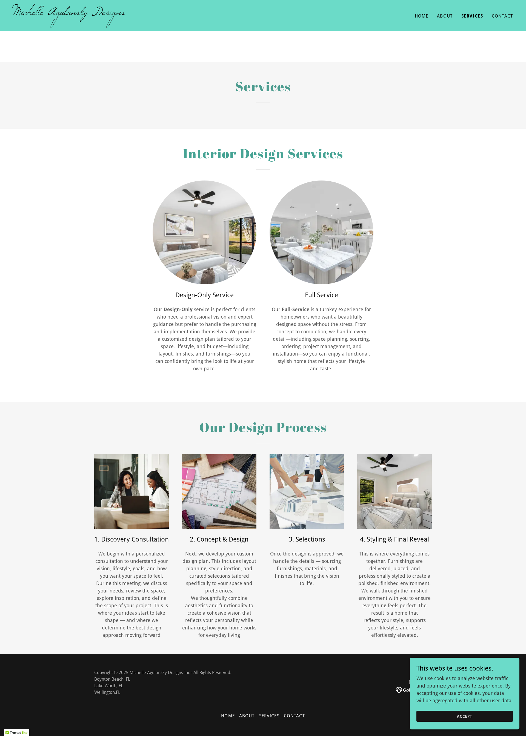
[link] (136, 13)
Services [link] (472, 16)
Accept (465, 716)
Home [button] (228, 715)
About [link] (445, 16)
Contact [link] (502, 16)
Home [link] (421, 16)
